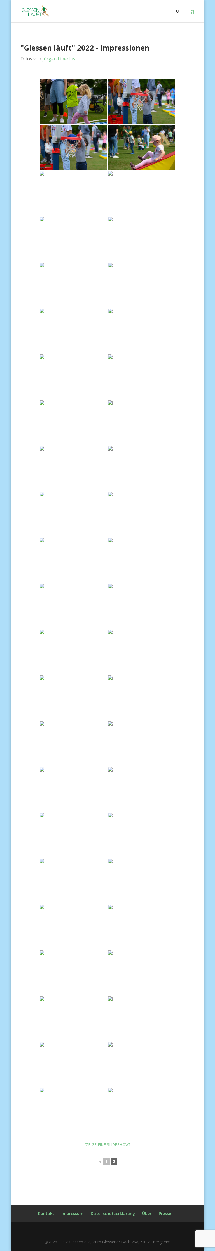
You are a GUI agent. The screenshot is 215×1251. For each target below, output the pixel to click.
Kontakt (46, 1213)
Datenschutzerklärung (113, 1213)
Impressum (72, 1213)
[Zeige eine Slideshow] (107, 1144)
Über (146, 1213)
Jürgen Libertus (58, 59)
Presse (165, 1213)
